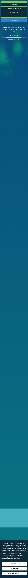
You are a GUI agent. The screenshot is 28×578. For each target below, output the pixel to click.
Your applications (15, 20)
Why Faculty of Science (14, 8)
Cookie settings (14, 568)
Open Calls (14, 4)
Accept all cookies (14, 564)
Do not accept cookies (14, 573)
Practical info (14, 12)
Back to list (15, 35)
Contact (14, 16)
